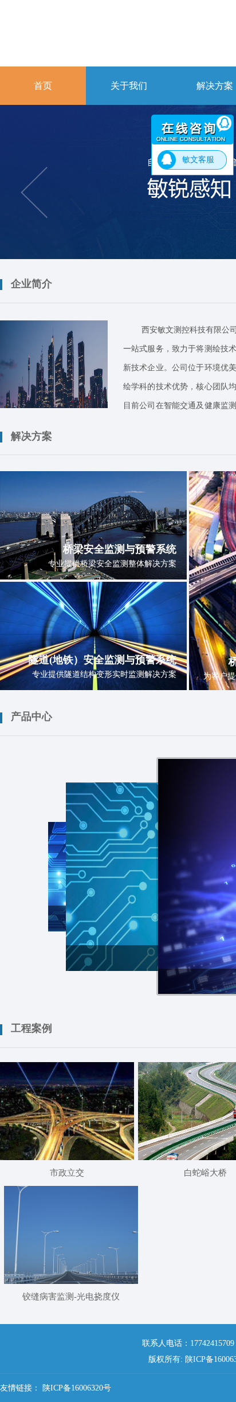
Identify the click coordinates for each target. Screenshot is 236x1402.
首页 (43, 86)
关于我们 (129, 86)
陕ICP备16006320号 (76, 1388)
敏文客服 (198, 159)
